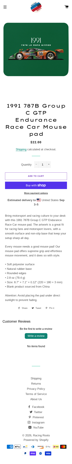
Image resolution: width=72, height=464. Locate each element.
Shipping (21, 149)
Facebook (37, 407)
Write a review (36, 335)
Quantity (26, 164)
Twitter (37, 412)
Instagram (38, 422)
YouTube (38, 427)
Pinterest (38, 417)
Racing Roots (41, 435)
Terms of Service (36, 394)
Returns (36, 383)
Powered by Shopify (36, 440)
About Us (36, 399)
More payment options (36, 193)
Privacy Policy (36, 388)
